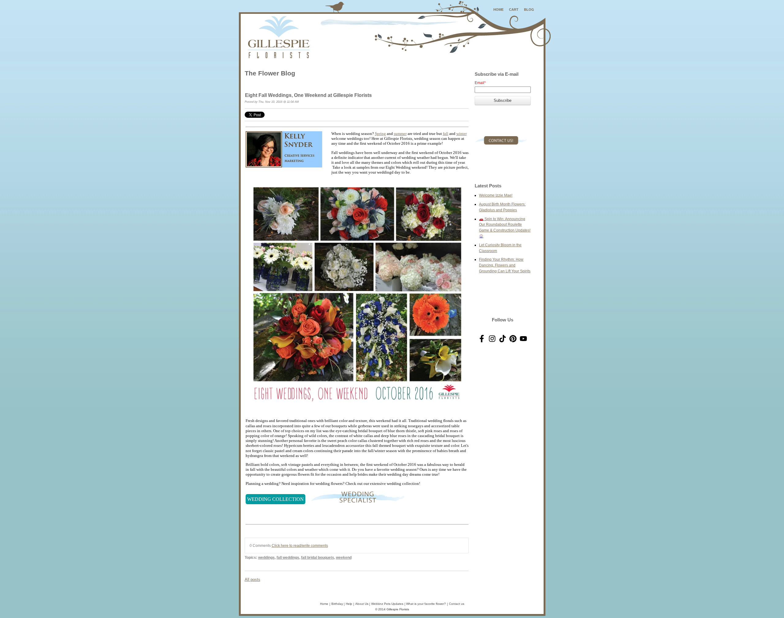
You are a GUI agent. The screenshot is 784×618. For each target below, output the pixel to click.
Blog (529, 9)
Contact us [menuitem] (456, 603)
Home (498, 9)
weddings (266, 557)
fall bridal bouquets (317, 557)
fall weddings (288, 557)
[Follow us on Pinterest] (513, 339)
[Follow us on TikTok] (502, 339)
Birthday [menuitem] (337, 603)
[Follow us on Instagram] (492, 339)
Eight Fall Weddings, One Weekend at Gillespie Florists (308, 95)
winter (461, 133)
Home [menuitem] (324, 603)
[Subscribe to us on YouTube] (523, 339)
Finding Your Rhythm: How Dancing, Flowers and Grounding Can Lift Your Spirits (504, 265)
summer (400, 133)
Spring (380, 133)
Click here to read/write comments (300, 545)
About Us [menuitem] (361, 603)
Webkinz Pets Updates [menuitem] (387, 603)
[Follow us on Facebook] (482, 339)
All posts (252, 579)
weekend (344, 557)
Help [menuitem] (349, 603)
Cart (513, 9)
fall (445, 133)
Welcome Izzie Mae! (495, 195)
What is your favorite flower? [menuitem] (426, 603)
